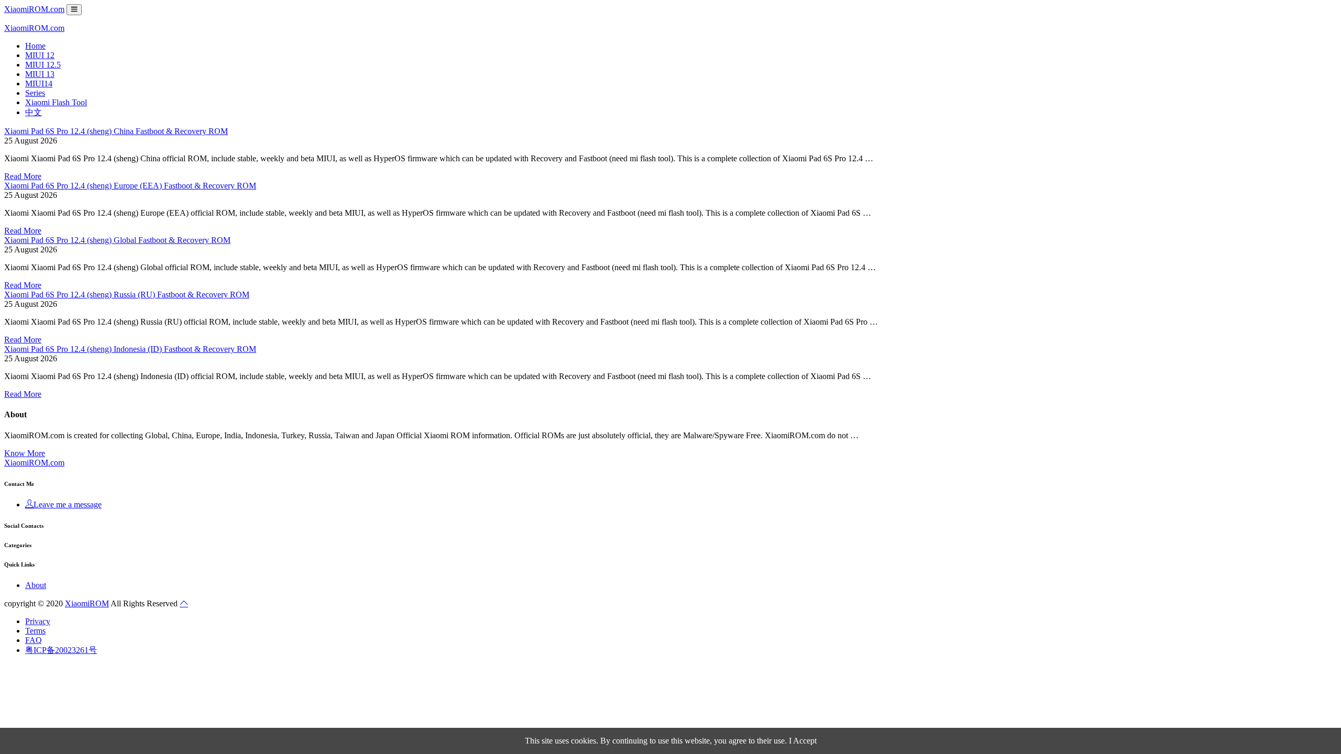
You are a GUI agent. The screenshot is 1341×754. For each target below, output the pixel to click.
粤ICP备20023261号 (61, 650)
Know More (24, 453)
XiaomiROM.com (34, 9)
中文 (33, 112)
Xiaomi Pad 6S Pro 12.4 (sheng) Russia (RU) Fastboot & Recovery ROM (126, 294)
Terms (35, 630)
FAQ (33, 640)
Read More (22, 176)
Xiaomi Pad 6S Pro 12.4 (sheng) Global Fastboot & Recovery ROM (117, 240)
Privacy (37, 621)
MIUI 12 (39, 55)
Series (35, 92)
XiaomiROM (87, 603)
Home (35, 45)
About (35, 585)
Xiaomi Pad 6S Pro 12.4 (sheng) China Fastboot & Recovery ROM (116, 131)
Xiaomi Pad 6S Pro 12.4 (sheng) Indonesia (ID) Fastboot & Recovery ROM (130, 349)
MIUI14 (38, 83)
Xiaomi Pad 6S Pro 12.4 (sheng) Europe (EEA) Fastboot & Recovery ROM (130, 185)
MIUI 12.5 (43, 64)
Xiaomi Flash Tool (56, 102)
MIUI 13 (39, 74)
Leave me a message (68, 504)
